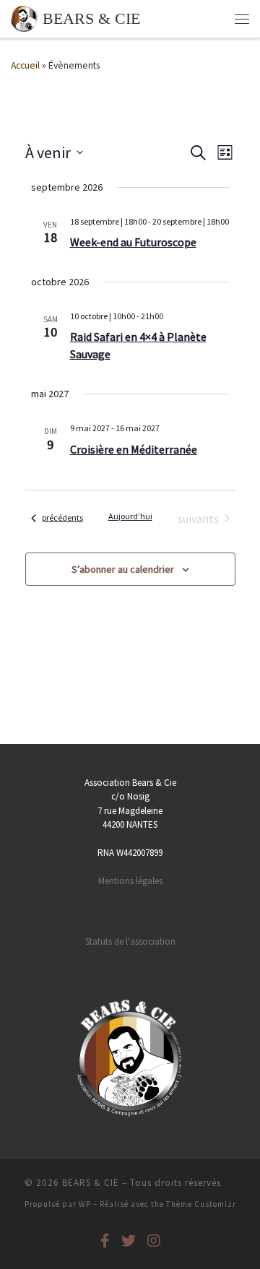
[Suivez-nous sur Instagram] (153, 1240)
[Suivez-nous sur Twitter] (128, 1240)
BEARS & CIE (90, 1183)
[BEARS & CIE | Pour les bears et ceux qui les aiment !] (24, 17)
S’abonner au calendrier (123, 569)
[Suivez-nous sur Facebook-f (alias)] (105, 1240)
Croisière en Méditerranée (133, 449)
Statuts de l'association (130, 941)
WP (85, 1204)
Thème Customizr (201, 1204)
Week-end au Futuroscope (133, 242)
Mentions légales (130, 881)
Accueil (25, 65)
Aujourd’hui (130, 516)
